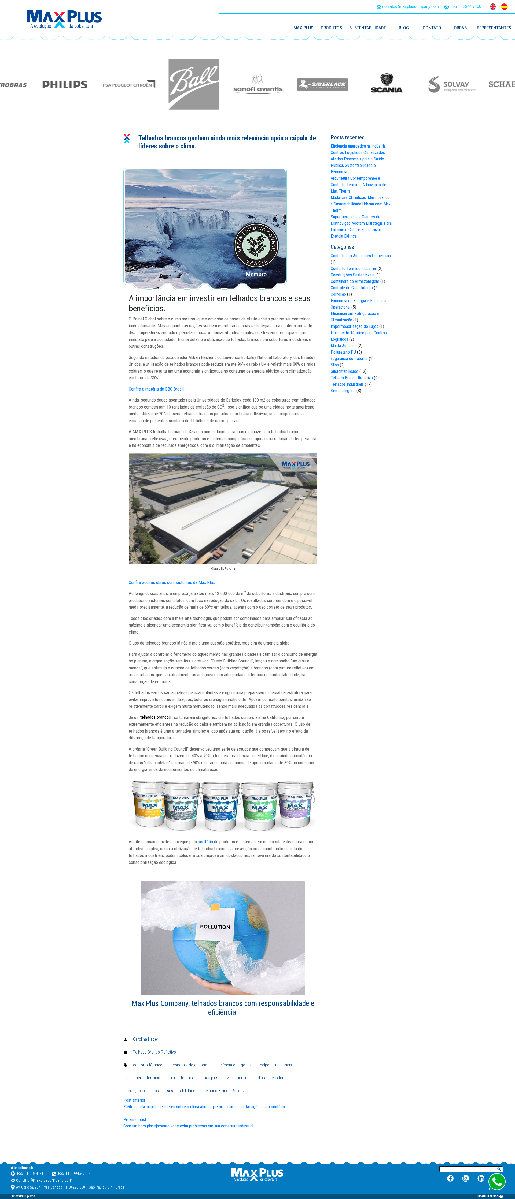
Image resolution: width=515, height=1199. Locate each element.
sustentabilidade (181, 1090)
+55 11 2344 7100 (465, 6)
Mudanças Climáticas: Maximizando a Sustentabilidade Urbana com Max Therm (361, 204)
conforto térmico (147, 1064)
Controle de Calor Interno (352, 287)
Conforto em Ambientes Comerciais (361, 255)
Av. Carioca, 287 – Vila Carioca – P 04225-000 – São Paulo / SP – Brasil (70, 1187)
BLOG (404, 28)
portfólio (205, 841)
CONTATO (432, 28)
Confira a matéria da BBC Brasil (156, 389)
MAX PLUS (303, 28)
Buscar (499, 1169)
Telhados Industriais (347, 384)
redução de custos (143, 1090)
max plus (210, 1077)
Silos (335, 365)
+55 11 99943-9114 (74, 1173)
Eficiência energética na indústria (358, 146)
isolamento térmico (143, 1077)
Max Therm (236, 1077)
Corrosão (338, 294)
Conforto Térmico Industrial (354, 268)
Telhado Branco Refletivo (154, 1052)
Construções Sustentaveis (352, 275)
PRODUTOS (331, 28)
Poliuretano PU (343, 352)
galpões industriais (276, 1064)
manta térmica (181, 1077)
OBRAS (460, 28)
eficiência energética (233, 1064)
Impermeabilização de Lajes (354, 326)
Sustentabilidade (344, 371)
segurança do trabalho (349, 358)
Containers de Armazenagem (355, 281)
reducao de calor (269, 1077)
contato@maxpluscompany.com (410, 6)
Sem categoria (343, 390)
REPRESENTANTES (494, 28)
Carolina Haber (145, 1039)
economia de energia (189, 1064)
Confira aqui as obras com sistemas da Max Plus (172, 582)
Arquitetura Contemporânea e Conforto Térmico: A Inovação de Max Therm (358, 185)
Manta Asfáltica (343, 345)
